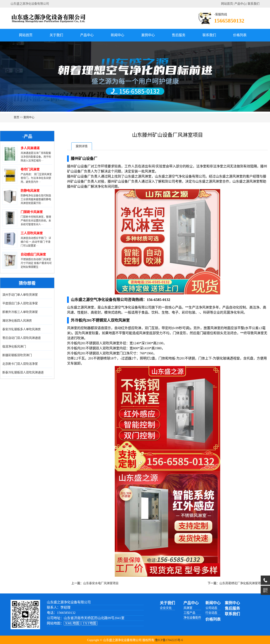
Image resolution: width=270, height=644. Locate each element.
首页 (16, 117)
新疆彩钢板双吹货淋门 (17, 355)
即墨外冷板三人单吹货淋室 (20, 312)
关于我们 (56, 35)
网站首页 (227, 3)
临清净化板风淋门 (14, 346)
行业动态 (211, 612)
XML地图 (72, 623)
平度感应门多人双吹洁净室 (20, 303)
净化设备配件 (192, 617)
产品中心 (240, 3)
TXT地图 (89, 623)
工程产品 (189, 612)
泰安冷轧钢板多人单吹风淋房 (21, 329)
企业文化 (166, 607)
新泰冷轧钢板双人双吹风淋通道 (23, 372)
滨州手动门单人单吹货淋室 (20, 294)
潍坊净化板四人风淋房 (17, 320)
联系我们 (253, 3)
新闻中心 (117, 35)
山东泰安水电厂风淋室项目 (101, 583)
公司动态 (211, 607)
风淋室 (188, 607)
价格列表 (240, 35)
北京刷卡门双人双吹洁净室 (20, 363)
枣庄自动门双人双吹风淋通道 (21, 337)
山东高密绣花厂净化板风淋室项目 (241, 583)
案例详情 (82, 146)
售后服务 (178, 35)
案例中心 (148, 35)
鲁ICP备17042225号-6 (169, 640)
